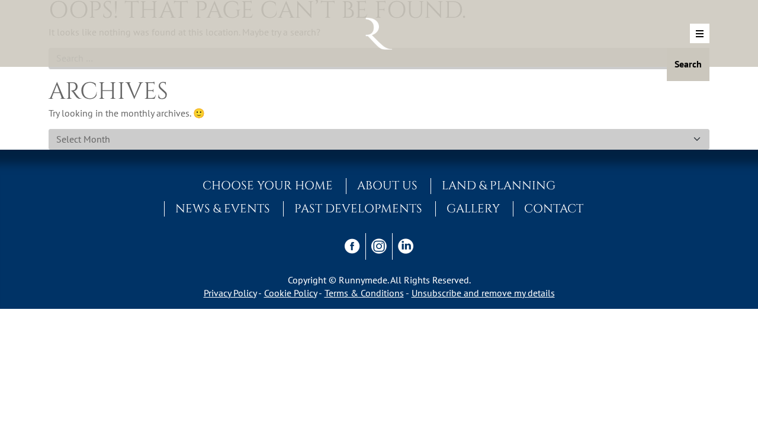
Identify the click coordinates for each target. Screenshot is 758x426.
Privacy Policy (230, 293)
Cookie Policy (290, 293)
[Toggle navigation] (699, 33)
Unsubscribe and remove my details (483, 293)
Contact (553, 209)
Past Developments (358, 209)
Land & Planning (498, 185)
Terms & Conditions (364, 293)
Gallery (473, 209)
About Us (387, 185)
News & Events (222, 209)
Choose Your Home (268, 185)
